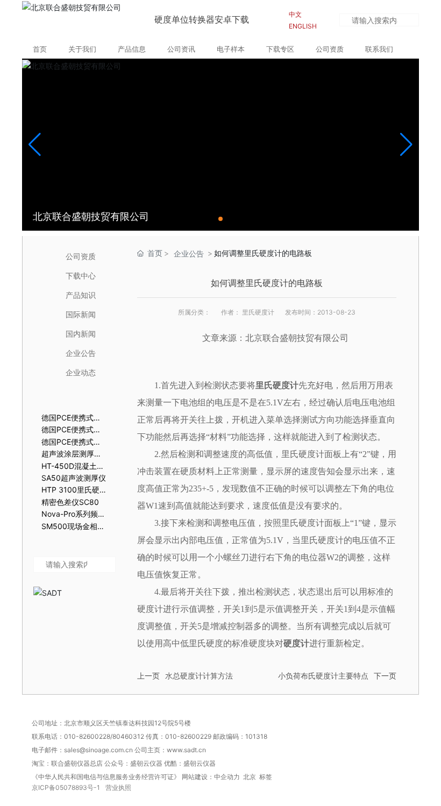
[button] (220, 219)
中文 (295, 14)
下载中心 (81, 275)
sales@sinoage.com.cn (99, 750)
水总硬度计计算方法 (199, 676)
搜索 (413, 21)
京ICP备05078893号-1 (66, 787)
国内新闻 (81, 333)
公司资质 (81, 256)
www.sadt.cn (187, 750)
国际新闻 (81, 314)
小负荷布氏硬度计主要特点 (323, 676)
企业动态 (81, 372)
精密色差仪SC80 (70, 502)
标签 (265, 777)
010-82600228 (87, 736)
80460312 (128, 736)
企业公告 (81, 353)
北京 (249, 777)
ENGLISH (303, 26)
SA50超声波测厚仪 (73, 477)
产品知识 (81, 294)
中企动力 (227, 777)
